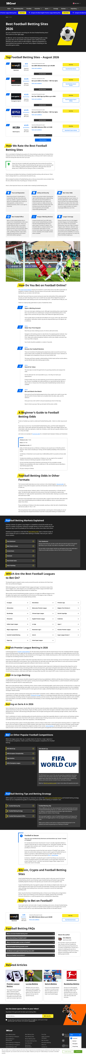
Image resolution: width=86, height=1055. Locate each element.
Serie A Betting (51, 984)
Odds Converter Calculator (46, 1037)
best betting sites (34, 531)
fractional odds (36, 434)
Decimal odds (60, 484)
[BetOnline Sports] (16, 81)
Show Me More (43, 140)
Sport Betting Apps (10, 1034)
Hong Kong (75, 1046)
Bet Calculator (45, 1040)
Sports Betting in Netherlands (10, 1039)
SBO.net (35, 1019)
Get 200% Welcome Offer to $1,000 (42, 127)
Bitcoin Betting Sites (30, 1038)
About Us (44, 1044)
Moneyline (75, 1043)
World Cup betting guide (50, 783)
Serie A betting (49, 726)
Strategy (55, 8)
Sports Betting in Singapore (13, 1044)
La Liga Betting (32, 984)
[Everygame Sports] (16, 96)
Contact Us (44, 1047)
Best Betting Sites (18, 8)
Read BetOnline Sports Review (71, 84)
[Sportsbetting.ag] (16, 112)
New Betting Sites (29, 1036)
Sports (46, 8)
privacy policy (32, 1021)
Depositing (74, 8)
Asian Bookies (28, 1043)
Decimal (74, 1041)
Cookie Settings (67, 1051)
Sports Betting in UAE (11, 1047)
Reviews (63, 8)
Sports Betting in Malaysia (12, 1036)
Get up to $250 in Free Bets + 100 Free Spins (45, 81)
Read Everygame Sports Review (70, 100)
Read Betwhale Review (71, 68)
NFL (49, 855)
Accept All (78, 1051)
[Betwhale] (16, 66)
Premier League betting (24, 651)
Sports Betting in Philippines (13, 1042)
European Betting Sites (31, 1041)
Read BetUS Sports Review (71, 130)
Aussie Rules (55, 855)
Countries (37, 8)
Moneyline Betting (46, 1042)
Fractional (75, 1038)
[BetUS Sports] (16, 127)
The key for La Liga (35, 695)
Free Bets (28, 8)
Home (9, 8)
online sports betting (26, 289)
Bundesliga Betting (71, 984)
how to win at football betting (53, 798)
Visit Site (71, 64)
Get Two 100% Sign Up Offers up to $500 (43, 96)
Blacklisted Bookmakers (28, 1046)
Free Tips (44, 1034)
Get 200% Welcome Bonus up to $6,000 (43, 65)
